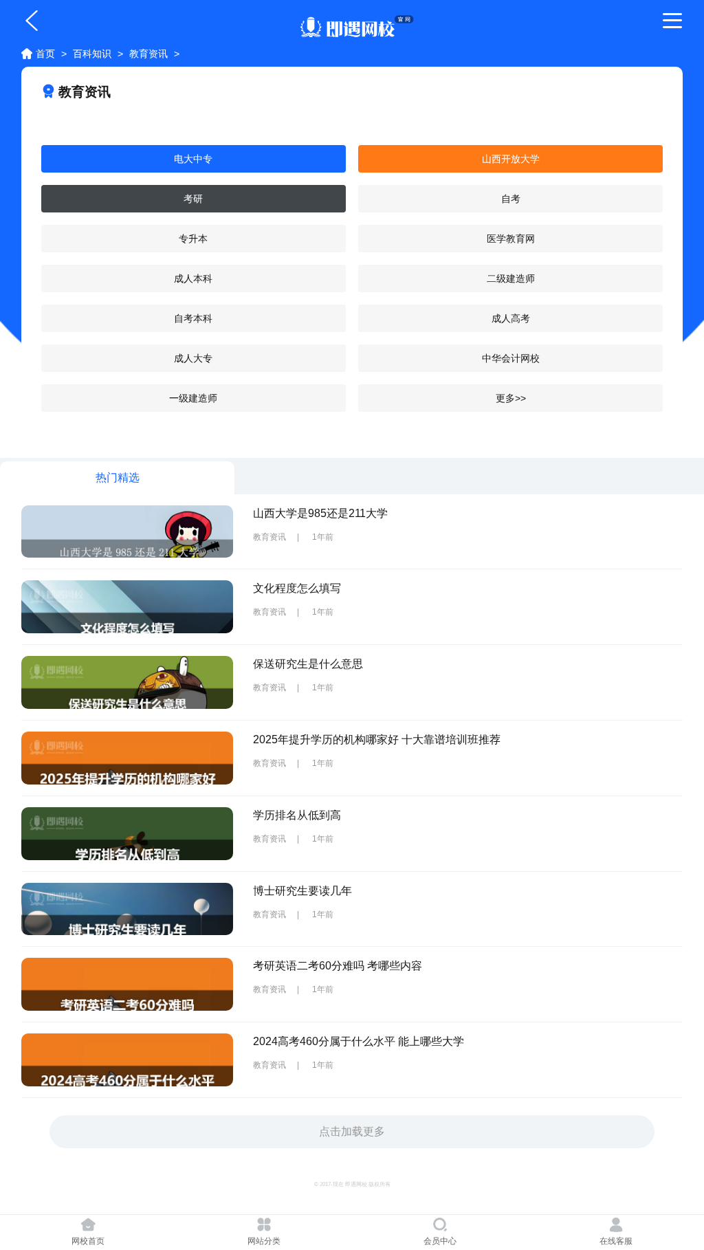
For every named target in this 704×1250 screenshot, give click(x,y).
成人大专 (193, 358)
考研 (193, 198)
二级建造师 (511, 278)
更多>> (511, 398)
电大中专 (193, 158)
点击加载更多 (352, 1131)
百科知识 (92, 53)
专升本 (193, 238)
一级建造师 (193, 398)
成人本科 (193, 278)
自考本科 (193, 318)
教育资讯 (148, 53)
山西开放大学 (511, 158)
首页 (45, 53)
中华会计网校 (511, 358)
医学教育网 (511, 238)
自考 (510, 198)
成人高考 (511, 318)
